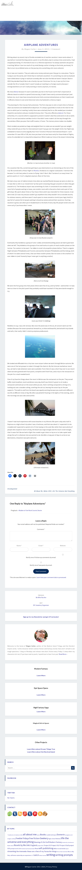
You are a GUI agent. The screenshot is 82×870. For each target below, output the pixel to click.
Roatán (36, 171)
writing (50, 855)
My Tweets (11, 798)
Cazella (48, 835)
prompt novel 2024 (15, 848)
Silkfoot (55, 848)
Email (41, 546)
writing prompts (64, 854)
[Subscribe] (19, 814)
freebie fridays (22, 838)
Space (67, 848)
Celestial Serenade (36, 10)
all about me (38, 491)
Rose (36, 848)
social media (61, 848)
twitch (36, 855)
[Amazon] (39, 814)
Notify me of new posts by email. (41, 565)
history (58, 839)
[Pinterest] (34, 814)
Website (63, 546)
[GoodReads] (44, 814)
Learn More (41, 675)
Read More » (63, 654)
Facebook (11, 778)
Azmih (38, 835)
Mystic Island (10, 845)
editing (13, 838)
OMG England (31, 845)
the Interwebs (21, 851)
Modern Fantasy (55, 842)
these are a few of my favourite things (42, 851)
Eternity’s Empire (67, 10)
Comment (41, 529)
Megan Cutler (30, 49)
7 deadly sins (10, 835)
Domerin (61, 834)
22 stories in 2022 (18, 835)
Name (19, 546)
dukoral (60, 113)
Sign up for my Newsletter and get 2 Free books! (41, 617)
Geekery (44, 838)
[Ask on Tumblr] (14, 814)
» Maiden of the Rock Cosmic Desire (30, 510)
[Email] (9, 814)
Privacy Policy (51, 867)
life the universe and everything (63, 491)
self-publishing (45, 848)
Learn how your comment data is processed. (51, 577)
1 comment (55, 49)
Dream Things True (9, 17)
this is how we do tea (62, 851)
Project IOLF (55, 845)
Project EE (47, 845)
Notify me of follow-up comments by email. (41, 557)
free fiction (34, 838)
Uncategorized (12, 489)
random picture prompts (27, 848)
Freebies (5, 10)
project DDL (40, 845)
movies (64, 842)
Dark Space (53, 835)
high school (51, 839)
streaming (11, 851)
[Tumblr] (29, 814)
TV (32, 855)
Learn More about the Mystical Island (41, 752)
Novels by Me (20, 845)
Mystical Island (25, 17)
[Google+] (24, 814)
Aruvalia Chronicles (19, 10)
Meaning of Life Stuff (41, 842)
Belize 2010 (47, 491)
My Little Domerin (70, 842)
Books (43, 834)
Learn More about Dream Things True (41, 749)
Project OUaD (64, 845)
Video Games (42, 855)
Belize (16, 92)
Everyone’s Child (52, 10)
